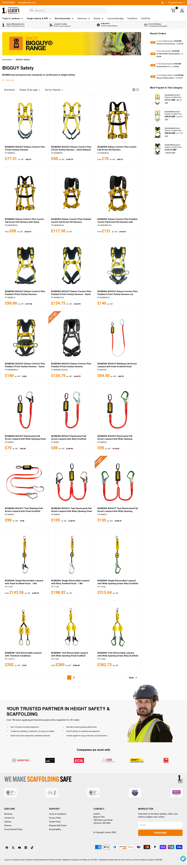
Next (131, 677)
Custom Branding (115, 18)
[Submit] (31, 10)
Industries (82, 18)
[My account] (182, 10)
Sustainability (55, 829)
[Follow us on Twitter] (13, 847)
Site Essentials (63, 18)
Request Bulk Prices (58, 825)
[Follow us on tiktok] (32, 847)
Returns (7, 825)
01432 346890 (8, 2)
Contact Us (9, 817)
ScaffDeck (132, 18)
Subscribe (160, 832)
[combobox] (67, 10)
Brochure (8, 813)
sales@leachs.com (27, 2)
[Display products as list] (137, 89)
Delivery (7, 821)
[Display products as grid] (134, 89)
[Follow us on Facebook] (7, 847)
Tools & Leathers (11, 18)
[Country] (163, 2)
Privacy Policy (55, 817)
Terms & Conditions (57, 813)
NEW (152, 42)
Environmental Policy (13, 829)
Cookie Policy (55, 821)
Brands (97, 18)
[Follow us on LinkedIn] (25, 847)
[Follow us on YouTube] (19, 847)
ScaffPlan (145, 18)
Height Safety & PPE (37, 18)
